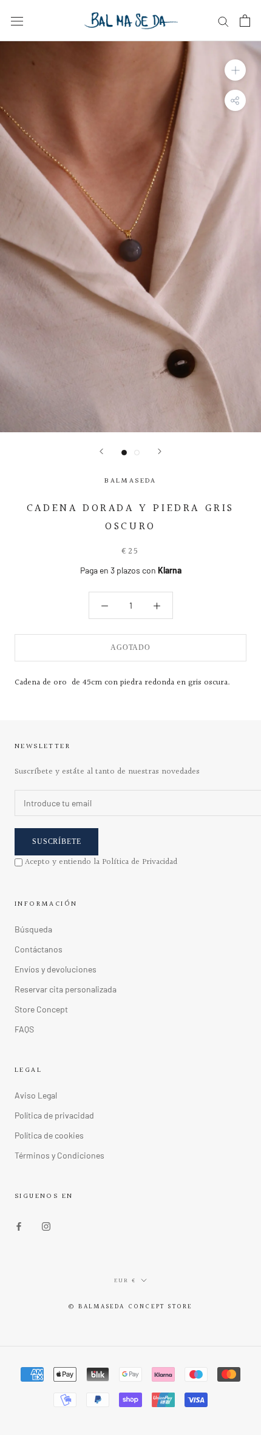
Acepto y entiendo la (101, 862)
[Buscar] (223, 21)
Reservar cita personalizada (66, 989)
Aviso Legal (36, 1095)
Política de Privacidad (139, 862)
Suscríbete (56, 841)
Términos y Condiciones (59, 1155)
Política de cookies (49, 1135)
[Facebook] (19, 1226)
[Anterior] (101, 451)
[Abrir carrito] (245, 21)
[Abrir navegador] (17, 20)
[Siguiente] (159, 451)
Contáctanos (39, 949)
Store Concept (41, 1009)
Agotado (130, 647)
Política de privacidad (54, 1115)
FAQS (24, 1029)
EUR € (125, 1280)
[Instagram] (46, 1226)
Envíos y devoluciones (56, 969)
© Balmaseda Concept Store (131, 1307)
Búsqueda (33, 929)
